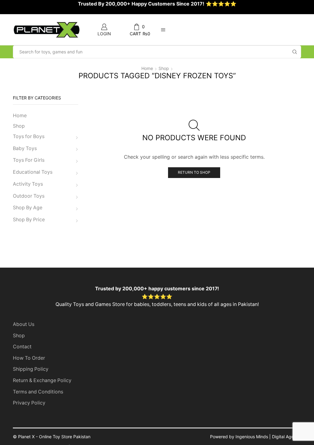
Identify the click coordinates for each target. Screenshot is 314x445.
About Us (23, 324)
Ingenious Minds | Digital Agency (268, 436)
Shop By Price (29, 219)
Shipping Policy (30, 369)
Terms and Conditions (38, 392)
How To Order (29, 358)
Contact (22, 347)
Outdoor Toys (28, 196)
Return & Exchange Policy (42, 380)
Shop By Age (27, 208)
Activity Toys (28, 184)
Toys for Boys (28, 136)
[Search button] (295, 52)
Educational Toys (32, 172)
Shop (164, 68)
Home (147, 68)
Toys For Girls (28, 160)
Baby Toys (25, 148)
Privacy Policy (29, 403)
